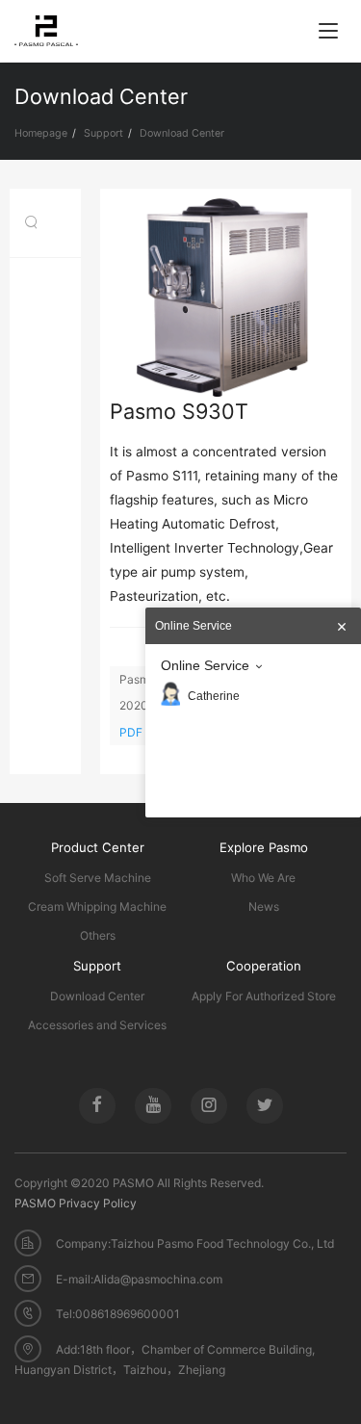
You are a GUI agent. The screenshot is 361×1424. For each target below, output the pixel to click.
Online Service (205, 665)
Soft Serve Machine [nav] (97, 877)
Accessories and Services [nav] (97, 1025)
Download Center (182, 133)
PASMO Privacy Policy (75, 1203)
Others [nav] (98, 935)
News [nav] (263, 906)
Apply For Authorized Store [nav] (264, 996)
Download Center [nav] (97, 996)
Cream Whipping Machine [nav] (97, 906)
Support (103, 133)
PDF (132, 732)
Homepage (40, 133)
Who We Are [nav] (263, 877)
